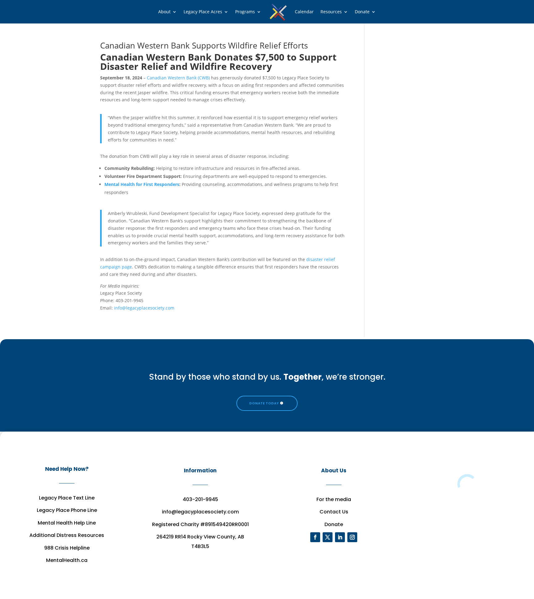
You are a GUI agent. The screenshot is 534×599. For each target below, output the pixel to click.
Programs (245, 12)
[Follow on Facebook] (315, 537)
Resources (331, 12)
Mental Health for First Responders (141, 184)
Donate (362, 12)
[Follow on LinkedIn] (340, 537)
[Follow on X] (328, 537)
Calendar (304, 12)
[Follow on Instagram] (352, 537)
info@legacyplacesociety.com (145, 308)
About (164, 12)
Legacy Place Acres (203, 12)
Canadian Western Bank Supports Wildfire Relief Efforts (204, 45)
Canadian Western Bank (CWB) (178, 78)
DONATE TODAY (264, 403)
